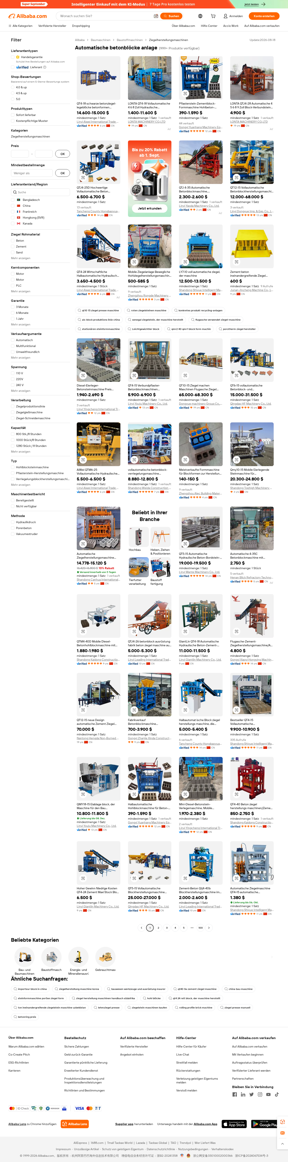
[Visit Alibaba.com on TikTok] (276, 1094)
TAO (173, 1142)
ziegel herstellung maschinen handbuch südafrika (105, 998)
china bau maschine (241, 989)
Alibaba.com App (205, 1124)
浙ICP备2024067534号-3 (251, 1155)
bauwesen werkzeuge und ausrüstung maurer (138, 989)
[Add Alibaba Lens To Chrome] (75, 1124)
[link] (282, 1121)
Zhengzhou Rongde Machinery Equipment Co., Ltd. (150, 295)
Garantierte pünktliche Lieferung (85, 1062)
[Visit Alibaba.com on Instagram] (259, 1094)
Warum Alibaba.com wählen (26, 1046)
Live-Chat (182, 1054)
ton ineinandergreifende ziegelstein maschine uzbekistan (52, 1007)
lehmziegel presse (109, 1007)
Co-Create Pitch (19, 1054)
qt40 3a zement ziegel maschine (197, 989)
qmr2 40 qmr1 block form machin (191, 329)
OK (63, 154)
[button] (156, 16)
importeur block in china (32, 989)
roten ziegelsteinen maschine (148, 310)
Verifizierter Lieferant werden (251, 1070)
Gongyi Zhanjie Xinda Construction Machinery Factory (150, 738)
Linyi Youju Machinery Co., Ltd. (148, 403)
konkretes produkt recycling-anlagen (200, 310)
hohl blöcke (154, 998)
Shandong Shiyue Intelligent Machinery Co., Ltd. (201, 290)
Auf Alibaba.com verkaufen (249, 1046)
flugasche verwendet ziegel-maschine (218, 319)
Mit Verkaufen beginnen (248, 1054)
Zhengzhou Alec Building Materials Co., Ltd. (201, 493)
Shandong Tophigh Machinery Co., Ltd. (252, 488)
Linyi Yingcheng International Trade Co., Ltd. (98, 409)
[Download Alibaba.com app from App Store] (234, 1124)
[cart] (214, 16)
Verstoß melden (186, 1090)
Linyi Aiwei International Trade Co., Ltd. (98, 121)
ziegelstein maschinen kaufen (149, 1007)
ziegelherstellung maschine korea (79, 989)
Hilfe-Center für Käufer (191, 1046)
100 (200, 927)
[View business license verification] (182, 1156)
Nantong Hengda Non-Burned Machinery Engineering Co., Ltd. (98, 738)
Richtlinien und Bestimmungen (84, 1090)
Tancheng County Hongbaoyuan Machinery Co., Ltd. (98, 211)
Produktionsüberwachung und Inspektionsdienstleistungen (84, 1080)
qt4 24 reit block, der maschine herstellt (196, 998)
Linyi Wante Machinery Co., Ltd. (199, 572)
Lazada (140, 1142)
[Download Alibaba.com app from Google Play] (265, 1124)
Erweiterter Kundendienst (81, 1070)
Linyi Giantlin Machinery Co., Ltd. (200, 659)
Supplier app (124, 1124)
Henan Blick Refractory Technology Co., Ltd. (252, 577)
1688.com (97, 1142)
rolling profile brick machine (195, 1007)
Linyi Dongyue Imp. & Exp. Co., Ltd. (252, 211)
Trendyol (185, 1142)
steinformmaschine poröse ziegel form (41, 998)
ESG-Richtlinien (18, 1062)
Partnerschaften (243, 1078)
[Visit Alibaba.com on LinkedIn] (243, 1094)
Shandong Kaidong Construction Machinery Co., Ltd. (98, 659)
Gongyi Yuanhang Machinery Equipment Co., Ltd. (201, 127)
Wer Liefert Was (205, 1142)
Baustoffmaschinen (130, 40)
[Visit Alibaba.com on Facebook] (234, 1094)
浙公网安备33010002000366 (213, 1155)
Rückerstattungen (188, 1070)
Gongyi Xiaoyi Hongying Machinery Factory (252, 659)
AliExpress (80, 1142)
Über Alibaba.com (20, 1037)
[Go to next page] (209, 928)
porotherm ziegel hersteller (239, 329)
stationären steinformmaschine (101, 329)
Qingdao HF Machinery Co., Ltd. (250, 403)
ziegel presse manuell (237, 1007)
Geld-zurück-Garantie (78, 1054)
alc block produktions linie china (101, 319)
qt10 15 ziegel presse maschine (100, 310)
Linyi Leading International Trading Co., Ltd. (150, 659)
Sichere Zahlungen (76, 1046)
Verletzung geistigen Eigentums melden (197, 1080)
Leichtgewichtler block (145, 329)
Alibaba (80, 40)
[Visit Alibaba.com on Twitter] (251, 1094)
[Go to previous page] (141, 928)
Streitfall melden (187, 1062)
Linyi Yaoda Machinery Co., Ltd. (199, 205)
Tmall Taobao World (119, 1142)
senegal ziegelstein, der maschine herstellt (157, 319)
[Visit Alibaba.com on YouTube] (268, 1094)
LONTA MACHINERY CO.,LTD (147, 121)
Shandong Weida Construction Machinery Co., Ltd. (150, 488)
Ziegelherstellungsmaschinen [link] (168, 40)
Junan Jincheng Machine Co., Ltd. (252, 290)
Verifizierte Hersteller (134, 1046)
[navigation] (40, 484)
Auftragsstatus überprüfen (249, 1062)
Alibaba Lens (17, 1124)
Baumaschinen (100, 40)
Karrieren (14, 1070)
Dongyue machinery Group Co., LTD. (201, 403)
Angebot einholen (132, 1054)
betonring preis (27, 1016)
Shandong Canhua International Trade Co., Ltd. (98, 579)
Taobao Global (158, 1142)
